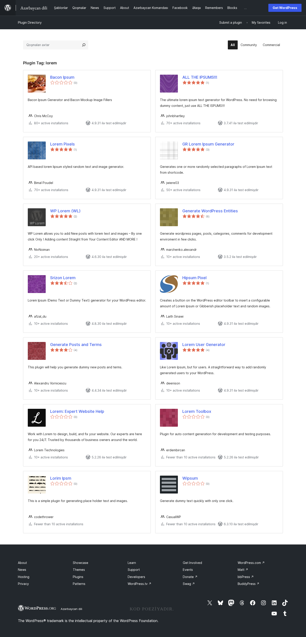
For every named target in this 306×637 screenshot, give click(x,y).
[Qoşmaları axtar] (83, 44)
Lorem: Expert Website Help (77, 411)
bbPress (246, 577)
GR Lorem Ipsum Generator (208, 144)
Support (134, 570)
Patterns (79, 584)
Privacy (23, 584)
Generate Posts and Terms (76, 344)
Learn (132, 563)
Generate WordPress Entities (210, 211)
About (22, 563)
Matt (243, 570)
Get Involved (192, 563)
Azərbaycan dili (71, 609)
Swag (189, 584)
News (22, 570)
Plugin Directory (30, 22)
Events (188, 570)
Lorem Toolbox (196, 411)
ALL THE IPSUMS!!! (199, 77)
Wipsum (190, 478)
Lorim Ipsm (60, 478)
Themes (79, 570)
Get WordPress (285, 8)
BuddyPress (248, 584)
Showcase (80, 563)
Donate (190, 577)
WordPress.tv (139, 584)
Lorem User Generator (203, 344)
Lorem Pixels (62, 144)
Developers (136, 577)
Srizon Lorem (62, 277)
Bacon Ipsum (62, 77)
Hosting (23, 577)
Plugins (78, 577)
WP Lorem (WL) (65, 211)
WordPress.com (251, 563)
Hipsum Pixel (194, 277)
